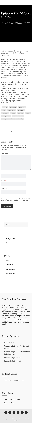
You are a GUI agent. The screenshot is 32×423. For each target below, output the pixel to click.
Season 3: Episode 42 (12, 361)
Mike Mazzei (9, 342)
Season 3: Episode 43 (12, 358)
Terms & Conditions (12, 399)
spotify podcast (6, 116)
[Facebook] (5, 412)
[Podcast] (18, 412)
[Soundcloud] (26, 412)
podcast (13, 113)
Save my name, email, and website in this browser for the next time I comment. (15, 200)
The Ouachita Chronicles (14, 380)
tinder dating (20, 119)
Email (3, 181)
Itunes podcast (11, 110)
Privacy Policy (10, 403)
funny (3, 110)
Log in (7, 260)
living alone (21, 110)
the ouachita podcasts (18, 116)
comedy (5, 107)
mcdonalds (5, 113)
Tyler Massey (17, 22)
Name (3, 173)
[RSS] (14, 412)
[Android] (22, 412)
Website (4, 189)
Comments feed (10, 269)
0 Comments (18, 23)
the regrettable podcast (8, 119)
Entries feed (9, 265)
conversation (13, 107)
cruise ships (22, 107)
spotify (28, 113)
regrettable (20, 113)
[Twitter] (9, 412)
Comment (5, 154)
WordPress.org (10, 273)
